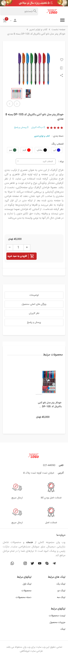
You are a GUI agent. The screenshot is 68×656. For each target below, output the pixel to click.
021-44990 (49, 465)
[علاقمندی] (61, 60)
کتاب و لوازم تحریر (42, 136)
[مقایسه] (61, 68)
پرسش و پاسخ (21, 127)
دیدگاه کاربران (38, 127)
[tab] (34, 295)
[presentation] (62, 387)
